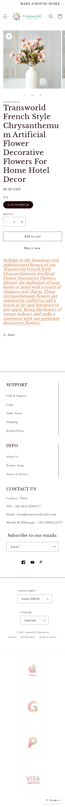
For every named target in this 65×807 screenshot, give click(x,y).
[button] (5, 16)
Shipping (12, 422)
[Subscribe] (54, 547)
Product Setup (15, 465)
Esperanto (31, 620)
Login (10, 404)
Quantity (8, 213)
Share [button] (11, 334)
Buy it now (32, 248)
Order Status (14, 413)
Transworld (31, 632)
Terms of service (47, 637)
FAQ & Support (16, 395)
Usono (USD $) (30, 598)
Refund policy (28, 637)
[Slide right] (40, 95)
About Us (12, 456)
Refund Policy (15, 430)
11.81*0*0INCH (18, 204)
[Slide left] (24, 95)
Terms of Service (17, 474)
